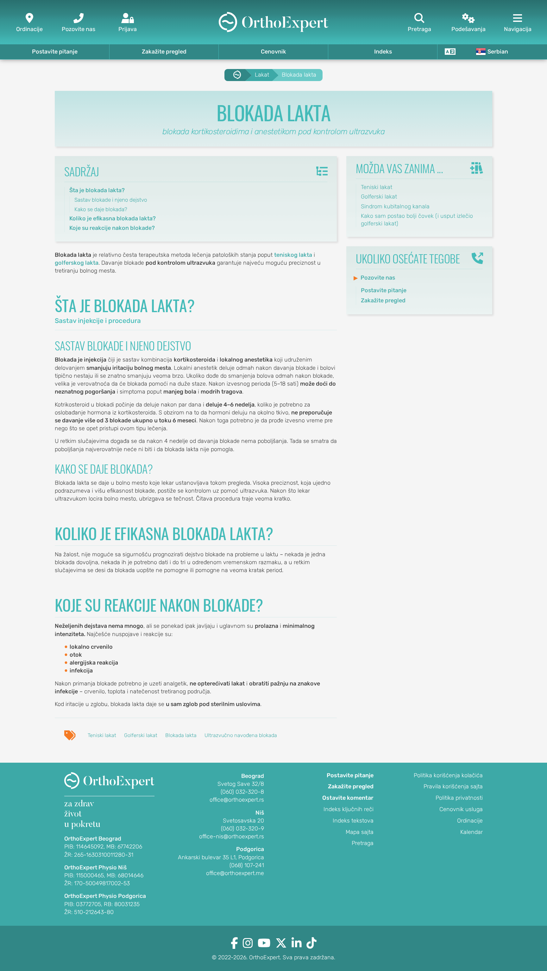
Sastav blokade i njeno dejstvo (110, 200)
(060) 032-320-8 (242, 791)
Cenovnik (273, 51)
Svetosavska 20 (243, 820)
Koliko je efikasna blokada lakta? (112, 218)
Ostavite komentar (348, 797)
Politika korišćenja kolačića (448, 775)
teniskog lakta (293, 254)
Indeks (383, 51)
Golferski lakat (140, 735)
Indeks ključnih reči (349, 809)
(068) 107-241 (246, 865)
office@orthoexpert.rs (237, 799)
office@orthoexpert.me (235, 873)
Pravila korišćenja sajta (453, 786)
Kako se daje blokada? (100, 209)
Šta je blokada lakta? (97, 190)
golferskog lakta (76, 262)
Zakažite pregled (164, 51)
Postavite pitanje (55, 51)
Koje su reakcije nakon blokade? (112, 227)
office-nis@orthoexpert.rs (231, 836)
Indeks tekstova (353, 820)
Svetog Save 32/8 (240, 783)
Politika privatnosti (459, 797)
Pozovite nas (378, 277)
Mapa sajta (360, 832)
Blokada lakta (181, 735)
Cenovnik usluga (461, 809)
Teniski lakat (102, 735)
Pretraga (363, 843)
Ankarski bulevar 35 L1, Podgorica (221, 857)
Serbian (497, 51)
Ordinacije (470, 820)
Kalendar (471, 832)
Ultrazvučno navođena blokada (240, 735)
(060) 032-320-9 (242, 828)
